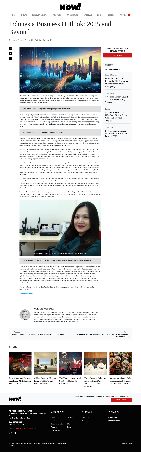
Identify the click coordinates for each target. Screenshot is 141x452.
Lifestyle (88, 15)
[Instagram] (10, 432)
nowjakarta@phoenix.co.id (26, 428)
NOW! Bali (112, 418)
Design (107, 75)
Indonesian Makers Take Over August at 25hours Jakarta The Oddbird (120, 381)
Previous (16, 332)
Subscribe (85, 421)
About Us (85, 418)
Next (126, 332)
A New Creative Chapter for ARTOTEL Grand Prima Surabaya (45, 381)
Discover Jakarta (39, 15)
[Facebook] (14, 432)
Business (13, 40)
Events (24, 15)
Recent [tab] (109, 65)
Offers (111, 15)
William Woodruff (43, 40)
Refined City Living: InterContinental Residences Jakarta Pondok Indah (39, 334)
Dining (100, 15)
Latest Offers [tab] (112, 70)
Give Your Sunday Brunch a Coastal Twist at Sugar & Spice (116, 99)
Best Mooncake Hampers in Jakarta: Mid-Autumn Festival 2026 (116, 133)
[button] (129, 15)
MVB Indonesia (114, 421)
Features (57, 15)
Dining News (109, 93)
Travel (123, 15)
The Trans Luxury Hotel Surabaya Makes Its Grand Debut (70, 381)
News (13, 15)
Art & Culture (72, 15)
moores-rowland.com (27, 293)
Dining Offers (109, 127)
